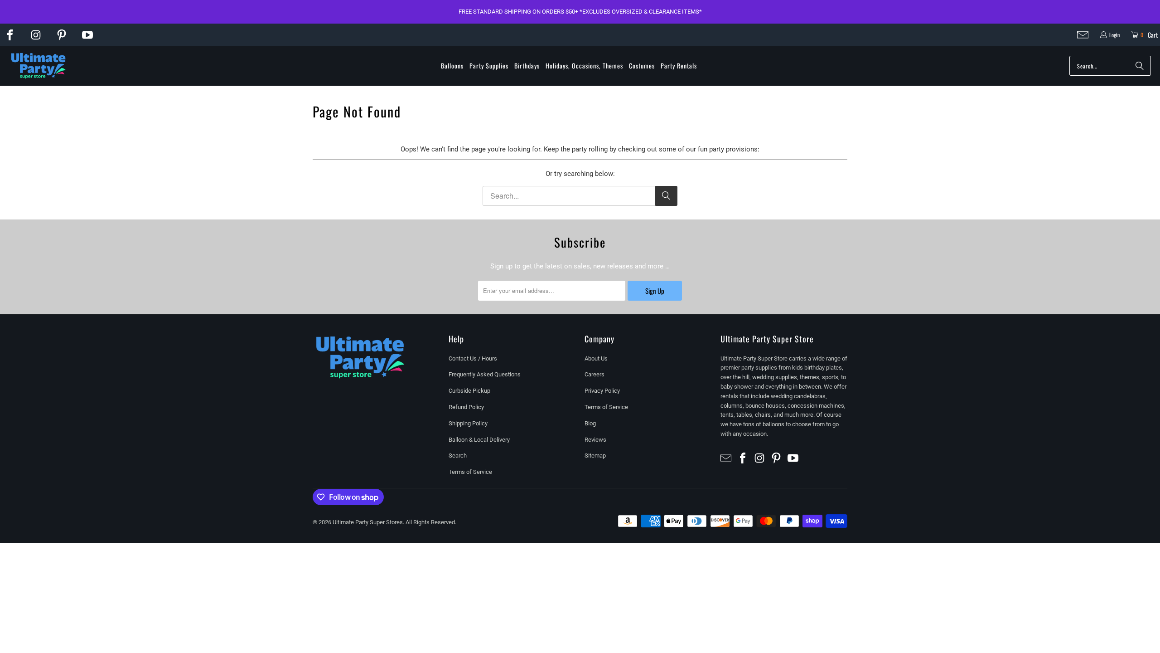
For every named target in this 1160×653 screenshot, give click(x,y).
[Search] (1139, 66)
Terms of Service (470, 471)
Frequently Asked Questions (485, 374)
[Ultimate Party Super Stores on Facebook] (10, 34)
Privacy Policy (602, 390)
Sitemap (595, 455)
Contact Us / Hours (473, 358)
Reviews (595, 439)
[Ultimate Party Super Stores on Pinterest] (62, 34)
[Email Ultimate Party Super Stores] (1083, 34)
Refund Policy (466, 407)
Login (1114, 35)
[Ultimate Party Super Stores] (38, 66)
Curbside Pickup (469, 390)
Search (458, 455)
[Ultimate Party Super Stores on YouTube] (87, 34)
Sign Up (654, 291)
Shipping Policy (468, 423)
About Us (596, 358)
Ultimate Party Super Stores (368, 522)
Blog (590, 423)
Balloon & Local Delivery (479, 439)
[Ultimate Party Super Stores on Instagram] (36, 34)
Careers (594, 374)
